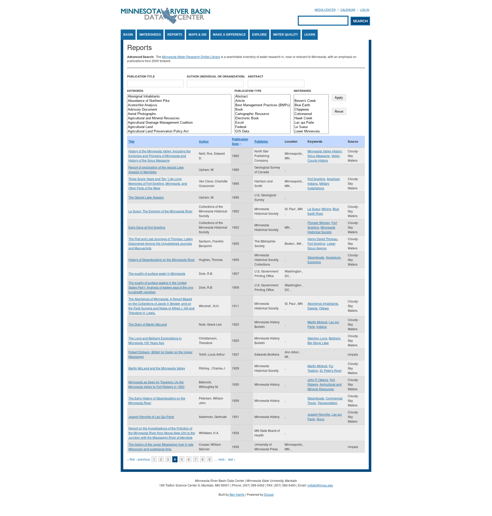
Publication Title (141, 76)
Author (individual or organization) (216, 76)
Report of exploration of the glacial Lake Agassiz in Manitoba (156, 169)
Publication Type (247, 91)
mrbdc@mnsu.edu (320, 485)
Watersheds (150, 34)
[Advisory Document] (179, 110)
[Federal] (262, 127)
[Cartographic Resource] (262, 114)
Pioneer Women (319, 222)
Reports (174, 34)
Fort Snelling (316, 179)
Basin (128, 34)
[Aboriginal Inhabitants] (179, 96)
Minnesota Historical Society (321, 229)
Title (131, 141)
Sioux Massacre (319, 155)
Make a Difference (229, 34)
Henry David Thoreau (322, 239)
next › (222, 459)
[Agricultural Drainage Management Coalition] (179, 123)
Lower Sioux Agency (321, 245)
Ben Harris (237, 494)
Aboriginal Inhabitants (323, 303)
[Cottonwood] (311, 114)
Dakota (312, 308)
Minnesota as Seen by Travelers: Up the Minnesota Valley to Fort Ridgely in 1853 (156, 384)
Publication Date (240, 141)
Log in (364, 10)
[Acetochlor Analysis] (179, 105)
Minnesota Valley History (325, 151)
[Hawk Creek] (311, 118)
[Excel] (262, 123)
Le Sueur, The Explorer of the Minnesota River (160, 211)
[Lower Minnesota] (311, 131)
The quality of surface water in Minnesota (156, 273)
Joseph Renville (319, 414)
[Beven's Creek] (311, 101)
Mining (326, 209)
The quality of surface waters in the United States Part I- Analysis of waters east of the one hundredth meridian (160, 287)
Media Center (325, 10)
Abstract (255, 76)
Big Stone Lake (318, 342)
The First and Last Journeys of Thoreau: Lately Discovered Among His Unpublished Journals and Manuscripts (160, 243)
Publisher (261, 141)
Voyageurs (333, 257)
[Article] (262, 101)
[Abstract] (262, 96)
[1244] (311, 96)
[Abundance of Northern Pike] (179, 101)
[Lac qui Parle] (311, 123)
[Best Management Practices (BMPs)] (262, 105)
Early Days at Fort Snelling (146, 227)
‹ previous (143, 459)
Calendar (347, 10)
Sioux (320, 419)
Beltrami (334, 338)
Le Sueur (314, 209)
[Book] (262, 110)
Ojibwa (324, 308)
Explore (259, 34)
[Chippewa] (311, 110)
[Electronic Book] (262, 118)
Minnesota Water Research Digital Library (191, 56)
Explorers (314, 262)
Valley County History (324, 157)
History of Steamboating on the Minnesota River (161, 259)
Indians (321, 326)
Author (204, 141)
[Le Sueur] (311, 127)
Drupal (269, 494)
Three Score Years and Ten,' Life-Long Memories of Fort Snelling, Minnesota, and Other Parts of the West (157, 183)
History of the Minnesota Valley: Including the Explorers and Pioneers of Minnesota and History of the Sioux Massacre (159, 155)
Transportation (327, 403)
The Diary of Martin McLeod (147, 324)
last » (231, 459)
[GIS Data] (262, 131)
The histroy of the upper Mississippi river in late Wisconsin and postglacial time (160, 446)
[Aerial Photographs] (179, 114)
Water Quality (285, 34)
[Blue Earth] (311, 105)
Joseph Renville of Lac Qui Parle (151, 416)
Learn (309, 34)
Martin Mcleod (317, 322)
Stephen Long (317, 338)
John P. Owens (318, 379)
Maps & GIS (198, 34)
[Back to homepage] (165, 23)
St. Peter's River (331, 370)
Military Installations (318, 185)
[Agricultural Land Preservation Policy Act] (179, 131)
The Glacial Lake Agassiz (146, 197)
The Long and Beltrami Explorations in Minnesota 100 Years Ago (155, 340)
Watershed (302, 91)
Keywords (135, 91)
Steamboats (316, 257)
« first (131, 459)
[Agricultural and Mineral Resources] (179, 118)
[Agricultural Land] (179, 127)
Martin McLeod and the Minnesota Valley (156, 368)
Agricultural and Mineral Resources (325, 386)
